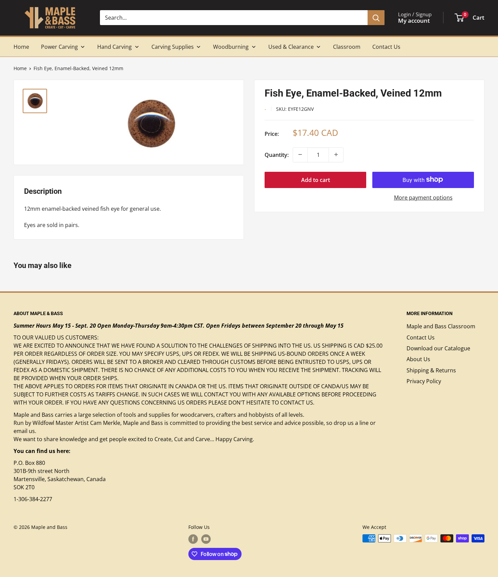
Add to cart (315, 179)
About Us (418, 359)
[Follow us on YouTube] (206, 539)
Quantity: (277, 154)
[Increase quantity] (336, 154)
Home (20, 68)
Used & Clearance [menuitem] (291, 46)
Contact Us (421, 337)
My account (414, 20)
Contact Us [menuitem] (386, 46)
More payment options (423, 197)
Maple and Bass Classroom (441, 326)
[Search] (376, 17)
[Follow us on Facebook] (193, 539)
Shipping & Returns (431, 370)
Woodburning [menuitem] (231, 46)
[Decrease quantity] (300, 154)
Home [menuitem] (21, 46)
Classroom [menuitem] (346, 46)
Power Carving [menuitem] (59, 46)
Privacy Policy (424, 381)
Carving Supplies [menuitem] (172, 46)
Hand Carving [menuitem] (114, 46)
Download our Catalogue (438, 348)
